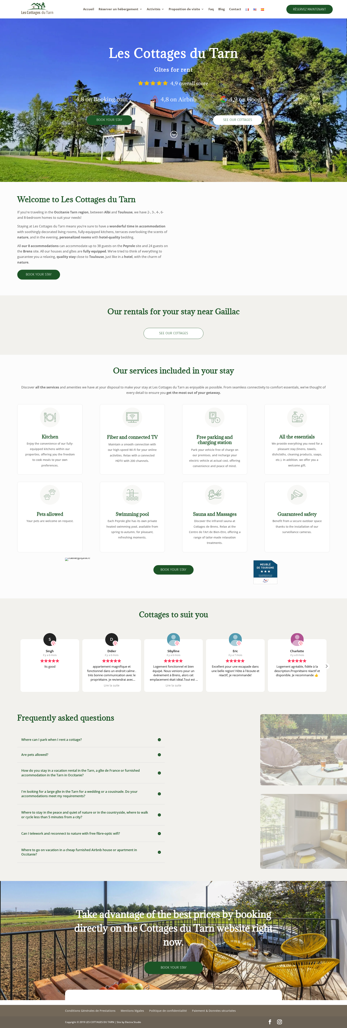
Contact (235, 9)
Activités (153, 9)
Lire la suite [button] (50, 685)
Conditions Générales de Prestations (90, 1011)
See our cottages (237, 120)
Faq (211, 9)
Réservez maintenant (309, 9)
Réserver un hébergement (118, 9)
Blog (221, 9)
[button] (327, 666)
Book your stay (109, 120)
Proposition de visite (184, 9)
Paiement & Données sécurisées (214, 1011)
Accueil (88, 9)
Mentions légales (132, 1011)
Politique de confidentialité (168, 1011)
